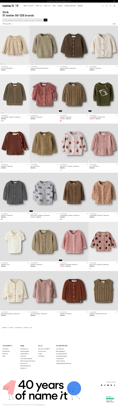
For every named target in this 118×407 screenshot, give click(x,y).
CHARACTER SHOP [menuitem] (70, 6)
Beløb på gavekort (25, 366)
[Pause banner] (114, 1)
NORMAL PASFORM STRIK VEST (98, 313)
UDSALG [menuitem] (59, 6)
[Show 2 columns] (113, 24)
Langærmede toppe (29, 20)
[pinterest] (111, 385)
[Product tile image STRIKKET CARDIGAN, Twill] (44, 241)
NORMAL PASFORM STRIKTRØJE (39, 68)
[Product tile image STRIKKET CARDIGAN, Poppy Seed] (15, 192)
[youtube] (108, 385)
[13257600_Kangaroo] (60, 120)
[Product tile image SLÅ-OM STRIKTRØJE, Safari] (15, 45)
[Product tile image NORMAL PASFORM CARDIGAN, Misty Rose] (74, 241)
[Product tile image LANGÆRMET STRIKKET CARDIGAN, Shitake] (74, 192)
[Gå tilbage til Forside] (10, 6)
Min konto (5, 353)
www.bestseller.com (41, 404)
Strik (45, 20)
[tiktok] (114, 385)
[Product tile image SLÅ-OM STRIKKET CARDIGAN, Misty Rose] (44, 290)
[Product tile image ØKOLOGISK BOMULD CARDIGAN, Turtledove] (15, 290)
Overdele (26, 327)
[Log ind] (106, 6)
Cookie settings (60, 361)
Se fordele (5, 349)
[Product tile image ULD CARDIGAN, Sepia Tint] (44, 143)
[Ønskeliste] (110, 6)
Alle (4, 20)
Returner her (23, 363)
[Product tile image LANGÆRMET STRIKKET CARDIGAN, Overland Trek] (15, 94)
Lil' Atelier (11, 327)
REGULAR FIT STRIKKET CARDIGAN (69, 166)
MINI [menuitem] (39, 6)
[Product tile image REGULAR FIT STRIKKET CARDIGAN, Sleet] (44, 192)
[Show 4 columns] (114, 24)
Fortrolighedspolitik (61, 353)
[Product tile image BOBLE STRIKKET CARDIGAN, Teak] (74, 45)
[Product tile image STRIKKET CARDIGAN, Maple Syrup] (74, 290)
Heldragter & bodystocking (14, 20)
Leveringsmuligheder (26, 358)
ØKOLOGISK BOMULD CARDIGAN (10, 313)
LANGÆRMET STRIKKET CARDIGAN (10, 117)
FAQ (4, 356)
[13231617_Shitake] (3, 120)
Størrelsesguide (24, 351)
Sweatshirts (39, 20)
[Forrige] (1, 45)
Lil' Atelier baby (18, 327)
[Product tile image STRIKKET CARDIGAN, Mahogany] (15, 143)
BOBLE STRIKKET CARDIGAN (68, 68)
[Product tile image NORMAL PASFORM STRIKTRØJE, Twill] (44, 45)
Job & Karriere (60, 349)
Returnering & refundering (27, 361)
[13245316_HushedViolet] (90, 268)
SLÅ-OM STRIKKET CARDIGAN (39, 313)
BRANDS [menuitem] (80, 6)
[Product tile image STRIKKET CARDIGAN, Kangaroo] (74, 94)
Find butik (23, 356)
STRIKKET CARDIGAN (95, 68)
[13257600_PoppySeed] (61, 120)
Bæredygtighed (60, 351)
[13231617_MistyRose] (2, 120)
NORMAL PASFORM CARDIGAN (68, 264)
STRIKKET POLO (5, 264)
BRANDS (5, 327)
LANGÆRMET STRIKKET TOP (97, 117)
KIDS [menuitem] (47, 6)
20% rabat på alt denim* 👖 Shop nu (59, 1)
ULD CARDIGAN (35, 166)
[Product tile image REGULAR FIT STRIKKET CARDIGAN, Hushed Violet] (74, 143)
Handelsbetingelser (61, 356)
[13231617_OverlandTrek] (1, 120)
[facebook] (102, 385)
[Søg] (103, 6)
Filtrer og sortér (7, 24)
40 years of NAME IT (44, 349)
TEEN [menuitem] (54, 6)
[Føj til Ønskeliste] (28, 67)
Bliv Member (6, 351)
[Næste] (28, 45)
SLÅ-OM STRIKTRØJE (7, 68)
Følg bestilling (24, 353)
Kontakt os (23, 368)
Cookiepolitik (60, 358)
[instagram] (105, 385)
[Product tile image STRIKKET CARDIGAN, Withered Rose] (44, 94)
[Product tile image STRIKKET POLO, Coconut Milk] (15, 241)
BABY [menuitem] (29, 6)
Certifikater (41, 356)
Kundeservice (24, 349)
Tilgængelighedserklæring (63, 363)
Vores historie (42, 351)
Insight (40, 353)
